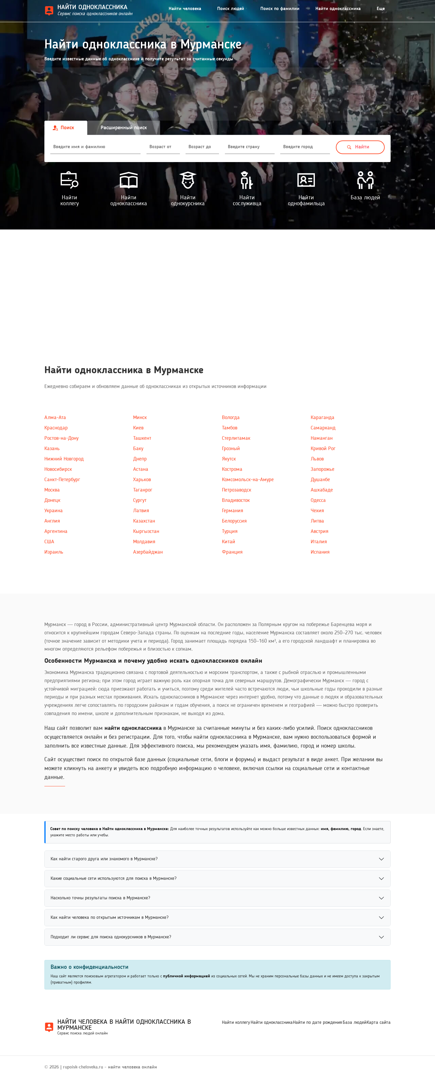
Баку (138, 448)
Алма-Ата (55, 417)
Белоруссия (234, 521)
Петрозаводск (236, 490)
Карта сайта (379, 1022)
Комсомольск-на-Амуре (248, 479)
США (49, 541)
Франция (232, 552)
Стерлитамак (236, 438)
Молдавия (144, 541)
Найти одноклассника (338, 9)
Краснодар (56, 428)
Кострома (232, 469)
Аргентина (55, 531)
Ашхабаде (322, 490)
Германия (232, 510)
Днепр (140, 459)
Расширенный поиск (124, 127)
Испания (320, 552)
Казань (52, 448)
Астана (140, 469)
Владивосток (236, 500)
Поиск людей (230, 9)
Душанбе (320, 479)
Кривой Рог (323, 448)
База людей (354, 1022)
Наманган (322, 438)
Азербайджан (148, 552)
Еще (381, 9)
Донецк (52, 500)
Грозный (231, 448)
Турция (230, 531)
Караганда (322, 417)
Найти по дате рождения (317, 1022)
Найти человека (185, 9)
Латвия (141, 510)
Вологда (231, 417)
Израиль (53, 552)
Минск (140, 417)
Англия (52, 521)
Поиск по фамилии (279, 9)
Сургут (139, 500)
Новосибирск (58, 469)
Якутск (229, 459)
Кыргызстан (146, 531)
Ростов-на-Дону (61, 438)
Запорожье (322, 469)
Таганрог (142, 490)
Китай (228, 541)
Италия (319, 541)
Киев (138, 428)
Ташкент (142, 438)
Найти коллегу (236, 1022)
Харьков (142, 479)
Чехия (317, 510)
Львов (317, 459)
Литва (317, 521)
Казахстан (144, 521)
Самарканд (323, 428)
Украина (53, 510)
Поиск (67, 127)
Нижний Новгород (64, 459)
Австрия (319, 531)
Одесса (318, 500)
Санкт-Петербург (62, 479)
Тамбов (229, 428)
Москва (52, 490)
